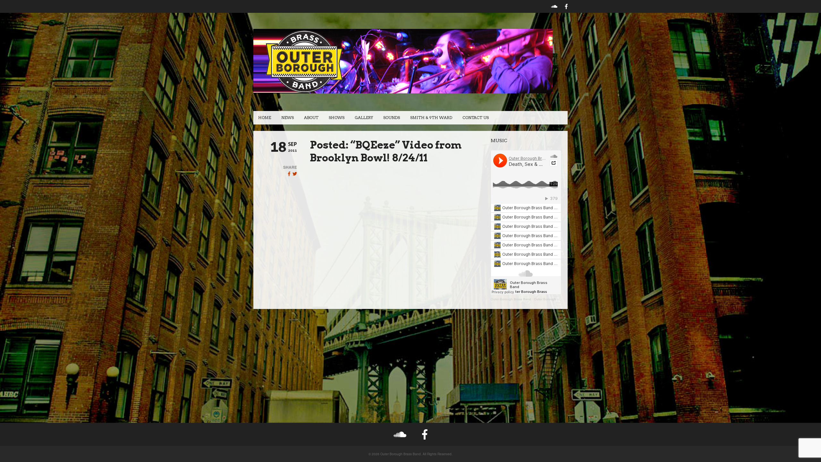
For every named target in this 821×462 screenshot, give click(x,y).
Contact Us (475, 117)
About (311, 117)
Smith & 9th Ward (431, 117)
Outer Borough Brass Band (511, 299)
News (287, 117)
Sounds (391, 117)
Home (264, 117)
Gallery (364, 117)
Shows (336, 117)
